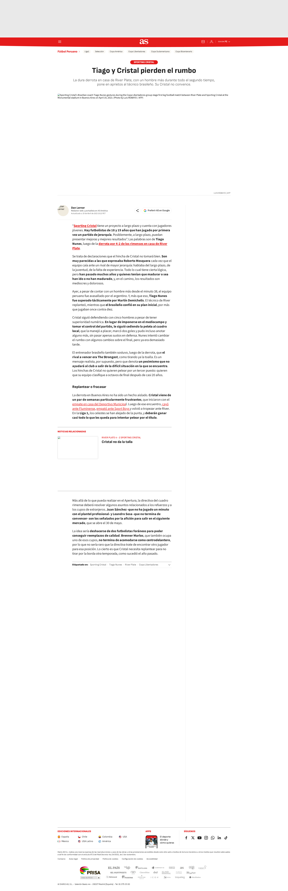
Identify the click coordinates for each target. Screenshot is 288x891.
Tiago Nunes (115, 564)
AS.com (181, 867)
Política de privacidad (90, 859)
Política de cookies (110, 859)
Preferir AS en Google (159, 210)
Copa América (116, 51)
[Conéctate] (211, 41)
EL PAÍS (113, 867)
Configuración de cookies (132, 859)
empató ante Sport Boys (113, 408)
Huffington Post (118, 873)
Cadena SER (172, 867)
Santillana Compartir (158, 867)
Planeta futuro (178, 873)
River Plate (130, 564)
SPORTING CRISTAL (144, 62)
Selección (99, 51)
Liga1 (87, 51)
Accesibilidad (152, 859)
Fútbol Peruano (67, 51)
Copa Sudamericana (160, 51)
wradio (133, 873)
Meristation (195, 877)
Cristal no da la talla (117, 442)
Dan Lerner (78, 208)
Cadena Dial (155, 873)
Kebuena (191, 873)
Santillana (141, 867)
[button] (137, 210)
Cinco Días (144, 873)
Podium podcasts (141, 877)
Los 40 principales (127, 867)
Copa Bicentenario (184, 51)
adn (191, 867)
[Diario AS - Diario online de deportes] (144, 41)
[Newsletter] (203, 41)
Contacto (61, 859)
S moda (167, 877)
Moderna (127, 877)
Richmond (111, 877)
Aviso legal (73, 859)
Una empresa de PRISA (90, 870)
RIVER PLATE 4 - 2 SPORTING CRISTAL (121, 437)
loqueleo (180, 877)
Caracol (202, 867)
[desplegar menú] (60, 42)
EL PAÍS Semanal (166, 873)
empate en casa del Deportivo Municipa (99, 404)
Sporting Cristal (98, 564)
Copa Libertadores (136, 51)
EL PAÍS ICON (154, 877)
